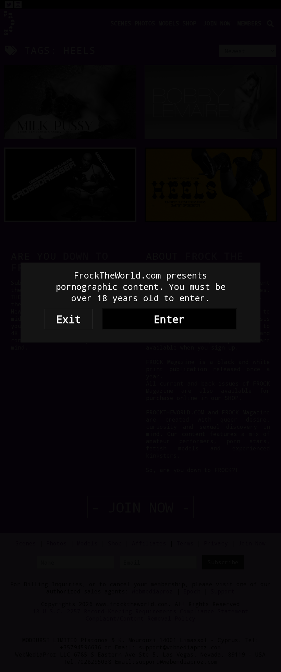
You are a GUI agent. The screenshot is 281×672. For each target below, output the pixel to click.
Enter (169, 319)
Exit (68, 319)
